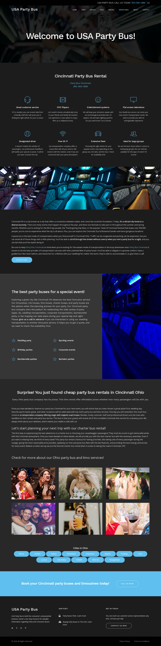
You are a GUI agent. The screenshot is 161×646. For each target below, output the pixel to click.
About (135, 10)
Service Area (124, 10)
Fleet (83, 10)
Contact (146, 10)
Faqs (102, 10)
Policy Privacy (125, 641)
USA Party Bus (25, 9)
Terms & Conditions (141, 641)
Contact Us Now (119, 626)
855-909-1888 (138, 2)
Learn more (81, 616)
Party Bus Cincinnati (80, 83)
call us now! (127, 584)
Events (92, 10)
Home (75, 10)
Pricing (111, 10)
